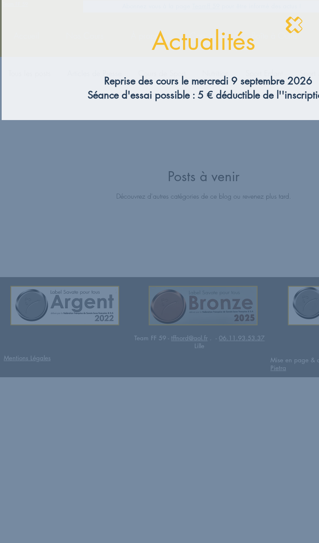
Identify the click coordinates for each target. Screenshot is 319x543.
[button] (294, 25)
